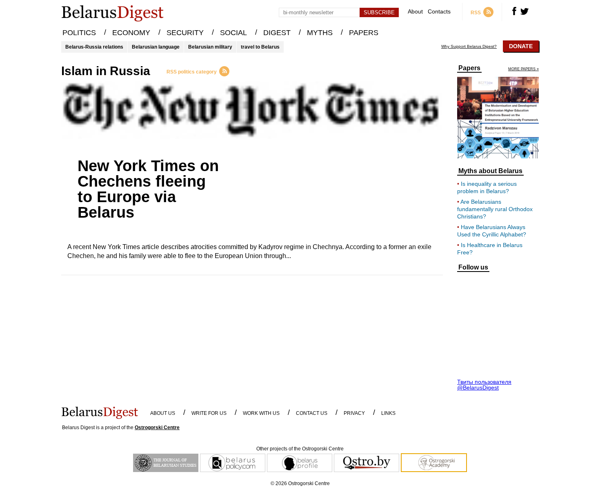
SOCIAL (233, 33)
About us (162, 413)
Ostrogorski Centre (157, 427)
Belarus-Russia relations (94, 47)
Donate (521, 46)
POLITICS (79, 33)
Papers (469, 68)
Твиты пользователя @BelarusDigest (484, 385)
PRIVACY (354, 413)
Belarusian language (156, 47)
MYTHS (320, 33)
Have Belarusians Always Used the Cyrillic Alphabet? (491, 231)
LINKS (388, 413)
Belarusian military (210, 47)
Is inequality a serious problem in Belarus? (487, 187)
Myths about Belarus (490, 171)
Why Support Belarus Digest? (469, 47)
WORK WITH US (261, 413)
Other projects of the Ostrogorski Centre (300, 448)
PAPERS (363, 33)
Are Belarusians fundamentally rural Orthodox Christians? (495, 209)
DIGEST (277, 33)
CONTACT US (311, 413)
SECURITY (185, 33)
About (415, 12)
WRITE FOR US (209, 413)
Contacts (439, 12)
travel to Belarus (260, 47)
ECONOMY (131, 33)
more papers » (523, 69)
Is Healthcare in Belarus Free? (489, 249)
